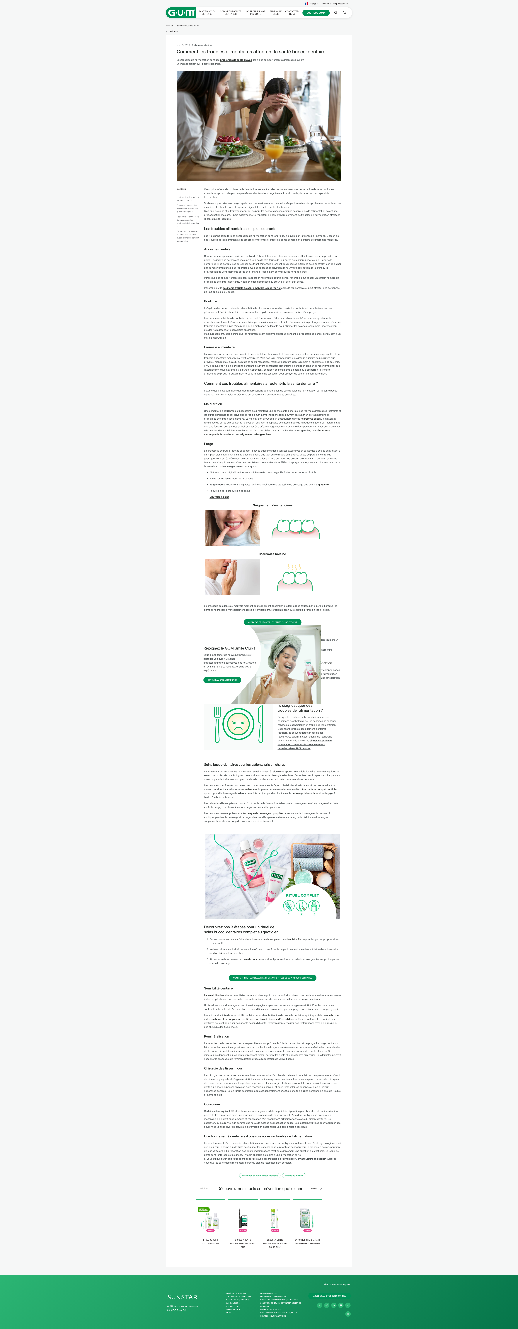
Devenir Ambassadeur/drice (222, 680)
